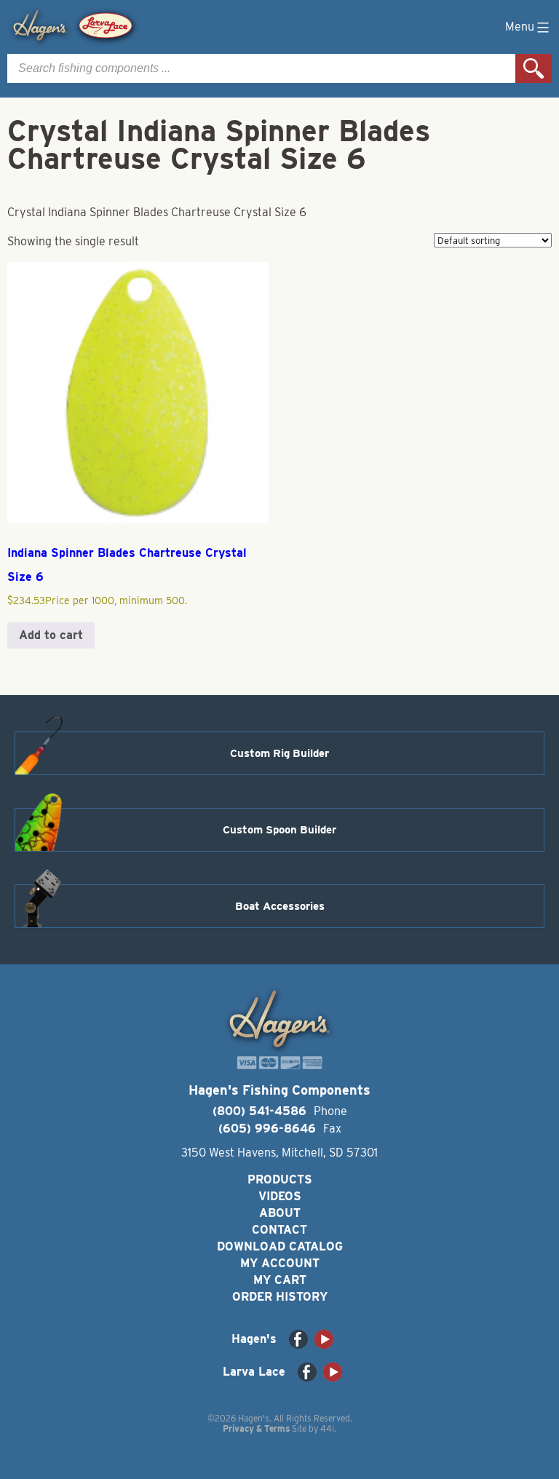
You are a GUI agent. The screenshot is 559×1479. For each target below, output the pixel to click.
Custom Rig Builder (279, 753)
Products (279, 1179)
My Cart (279, 1280)
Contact (279, 1230)
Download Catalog (280, 1246)
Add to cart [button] (51, 635)
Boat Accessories (280, 906)
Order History (280, 1297)
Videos (279, 1196)
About (280, 1213)
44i (327, 1428)
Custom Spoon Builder (279, 829)
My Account (280, 1263)
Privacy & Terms (256, 1428)
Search (533, 68)
